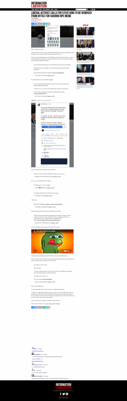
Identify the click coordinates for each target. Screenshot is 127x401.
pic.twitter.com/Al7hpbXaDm (56, 204)
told (39, 289)
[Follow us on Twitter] (63, 395)
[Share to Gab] (47, 24)
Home (33, 9)
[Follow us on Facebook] (60, 395)
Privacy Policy (65, 397)
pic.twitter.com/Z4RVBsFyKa (53, 220)
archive (51, 79)
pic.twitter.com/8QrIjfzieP (46, 279)
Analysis (37, 9)
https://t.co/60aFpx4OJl (42, 220)
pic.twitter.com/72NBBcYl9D (57, 72)
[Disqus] (63, 329)
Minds (58, 303)
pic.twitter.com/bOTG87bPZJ (40, 93)
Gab (54, 303)
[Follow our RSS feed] (67, 395)
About (52, 9)
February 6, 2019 (54, 222)
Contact (56, 9)
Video (40, 9)
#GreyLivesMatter (46, 204)
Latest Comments (46, 9)
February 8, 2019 (50, 75)
